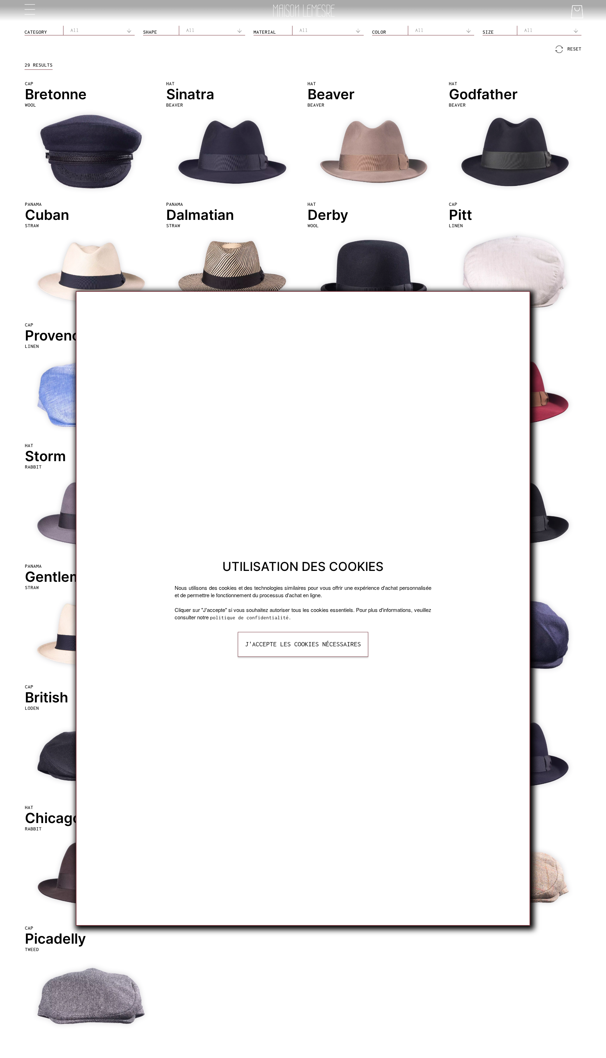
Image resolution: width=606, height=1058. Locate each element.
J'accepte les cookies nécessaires (303, 644)
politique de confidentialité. (250, 617)
